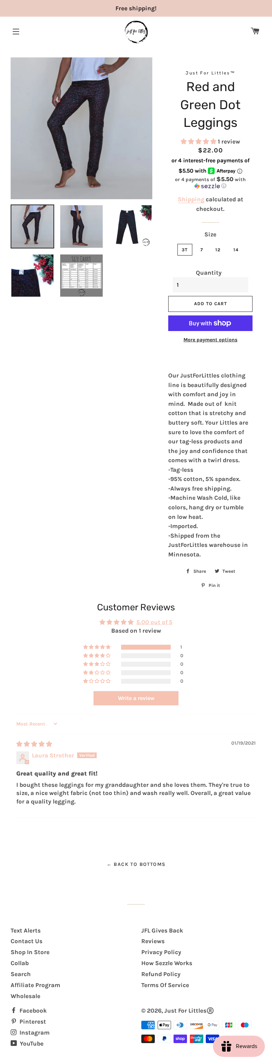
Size (210, 234)
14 (236, 249)
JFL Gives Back (162, 930)
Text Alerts (26, 930)
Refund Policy (161, 974)
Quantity (209, 272)
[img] (34, 743)
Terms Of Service (165, 985)
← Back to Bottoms (136, 864)
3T (185, 249)
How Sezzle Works (166, 963)
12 (218, 249)
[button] (199, 141)
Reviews (153, 941)
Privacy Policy (161, 952)
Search (21, 974)
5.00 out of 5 (154, 622)
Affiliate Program (35, 985)
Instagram (34, 1032)
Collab (20, 963)
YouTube (31, 1043)
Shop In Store (30, 952)
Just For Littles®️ (189, 1010)
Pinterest (32, 1021)
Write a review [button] (136, 698)
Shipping (191, 199)
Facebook (32, 1010)
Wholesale (25, 995)
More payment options (210, 340)
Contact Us (26, 941)
